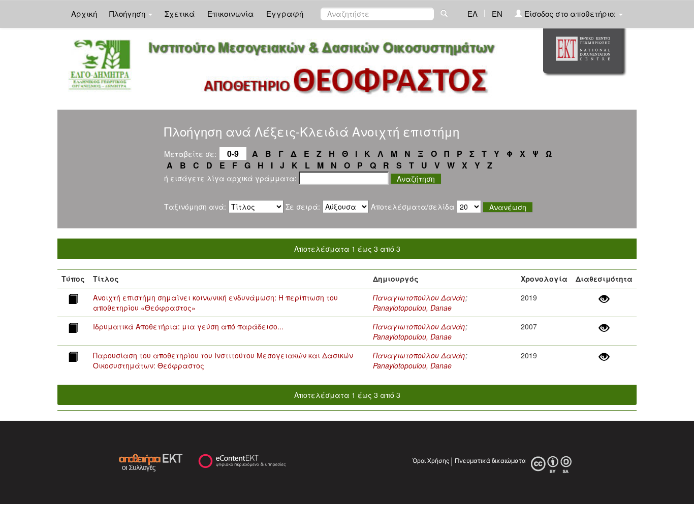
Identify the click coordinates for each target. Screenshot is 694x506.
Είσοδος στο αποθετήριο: (570, 13)
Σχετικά (180, 13)
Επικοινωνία (230, 13)
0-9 (233, 153)
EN (497, 13)
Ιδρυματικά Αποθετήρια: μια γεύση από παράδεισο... (188, 326)
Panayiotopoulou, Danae (412, 307)
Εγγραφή (284, 13)
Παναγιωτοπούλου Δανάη (419, 297)
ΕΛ (472, 13)
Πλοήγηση (128, 13)
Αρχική (84, 13)
